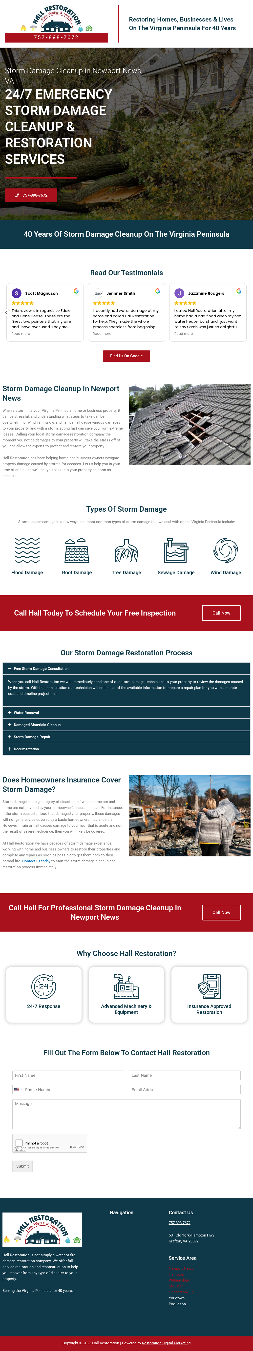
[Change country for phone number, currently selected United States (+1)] (17, 1089)
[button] (6, 312)
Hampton (176, 1274)
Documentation (26, 749)
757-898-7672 (179, 1223)
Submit (22, 1166)
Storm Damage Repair (32, 737)
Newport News (181, 1268)
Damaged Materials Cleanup (37, 725)
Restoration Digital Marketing (166, 1343)
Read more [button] (21, 334)
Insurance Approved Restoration (209, 1009)
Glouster (176, 1286)
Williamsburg (179, 1280)
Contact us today (36, 861)
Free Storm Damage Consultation (41, 668)
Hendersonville (181, 1292)
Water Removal (26, 712)
